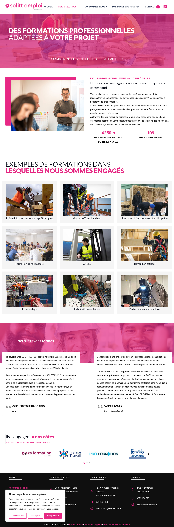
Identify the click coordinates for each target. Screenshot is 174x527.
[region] (35, 506)
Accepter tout (53, 516)
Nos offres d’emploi (18, 488)
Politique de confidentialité (117, 524)
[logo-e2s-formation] (36, 454)
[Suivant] (148, 454)
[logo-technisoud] (137, 453)
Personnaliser (18, 516)
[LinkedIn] (165, 6)
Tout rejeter (35, 516)
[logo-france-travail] (70, 453)
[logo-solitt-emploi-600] (23, 6)
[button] (78, 7)
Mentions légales (93, 524)
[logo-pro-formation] (104, 453)
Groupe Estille (76, 524)
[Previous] (25, 454)
